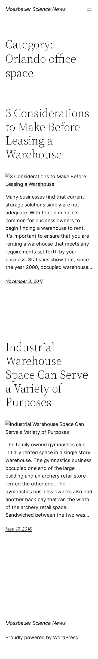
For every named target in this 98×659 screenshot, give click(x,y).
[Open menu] (89, 9)
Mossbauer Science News (35, 9)
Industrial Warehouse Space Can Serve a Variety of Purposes (46, 374)
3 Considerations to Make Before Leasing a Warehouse (47, 133)
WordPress (65, 637)
